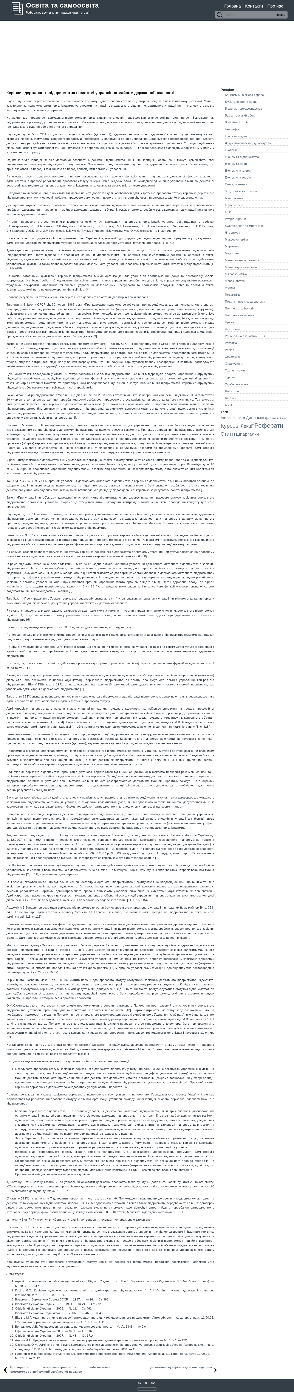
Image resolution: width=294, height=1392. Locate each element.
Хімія (228, 405)
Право (229, 322)
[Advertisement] (147, 53)
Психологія (232, 329)
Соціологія (232, 356)
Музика (230, 287)
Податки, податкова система (245, 301)
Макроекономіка (236, 239)
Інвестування (234, 198)
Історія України (235, 219)
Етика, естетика (236, 184)
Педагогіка (232, 294)
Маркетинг (232, 246)
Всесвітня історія (237, 122)
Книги (283, 418)
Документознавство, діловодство (248, 143)
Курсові (230, 426)
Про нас (275, 6)
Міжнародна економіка (241, 267)
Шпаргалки (247, 434)
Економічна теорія (238, 177)
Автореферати (233, 418)
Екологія (231, 150)
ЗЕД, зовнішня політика (241, 191)
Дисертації (272, 418)
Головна (232, 6)
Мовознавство (235, 281)
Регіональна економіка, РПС (245, 336)
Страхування (234, 363)
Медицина (232, 253)
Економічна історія (238, 170)
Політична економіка (239, 315)
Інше (228, 212)
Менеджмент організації (242, 260)
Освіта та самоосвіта (62, 5)
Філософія (232, 391)
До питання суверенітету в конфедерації (181, 1367)
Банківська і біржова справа (244, 94)
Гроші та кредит (236, 136)
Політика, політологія (240, 308)
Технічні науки (235, 370)
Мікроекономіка (236, 274)
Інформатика (234, 205)
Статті (228, 434)
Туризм (230, 377)
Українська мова (236, 384)
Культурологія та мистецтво (244, 225)
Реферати (268, 425)
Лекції (247, 426)
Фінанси (230, 398)
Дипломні (255, 417)
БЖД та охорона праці (241, 101)
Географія (232, 129)
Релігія (229, 349)
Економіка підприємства (242, 156)
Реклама (231, 343)
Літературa (232, 232)
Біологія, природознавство (243, 108)
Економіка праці (236, 163)
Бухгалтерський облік (240, 115)
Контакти (254, 6)
